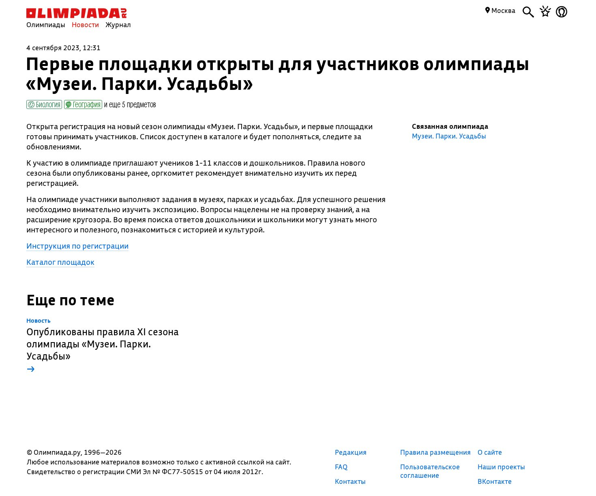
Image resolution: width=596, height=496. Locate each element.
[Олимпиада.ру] (76, 13)
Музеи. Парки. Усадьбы (449, 136)
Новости (85, 24)
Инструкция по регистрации (77, 246)
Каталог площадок (60, 262)
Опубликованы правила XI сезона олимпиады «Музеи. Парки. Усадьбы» (102, 346)
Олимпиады (45, 24)
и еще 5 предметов (130, 104)
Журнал (118, 24)
